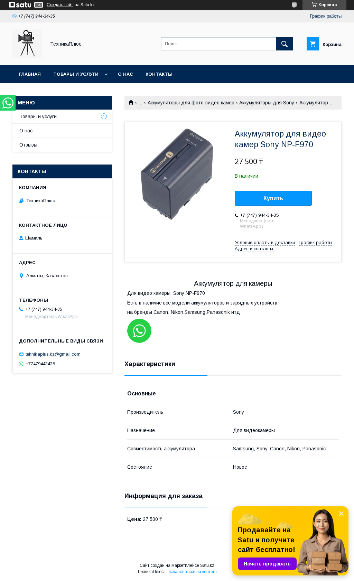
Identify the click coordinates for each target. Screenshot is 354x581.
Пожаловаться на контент (192, 571)
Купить (273, 198)
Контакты (159, 74)
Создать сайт (60, 4)
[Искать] (284, 43)
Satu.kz (207, 565)
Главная (30, 74)
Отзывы (28, 145)
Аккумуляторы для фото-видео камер (191, 102)
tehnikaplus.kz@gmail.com (53, 354)
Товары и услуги (76, 74)
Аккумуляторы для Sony (266, 102)
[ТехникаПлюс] (27, 56)
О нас (125, 74)
